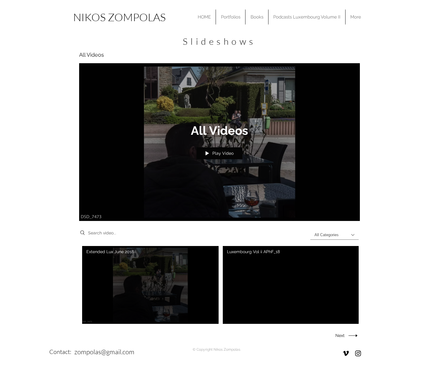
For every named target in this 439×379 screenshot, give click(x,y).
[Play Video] (150, 284)
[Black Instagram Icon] (358, 353)
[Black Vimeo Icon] (346, 353)
